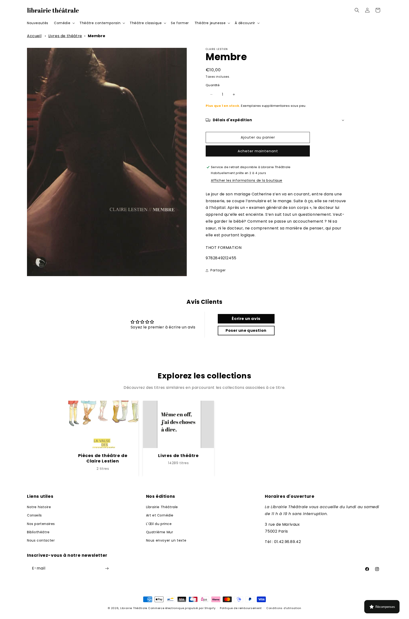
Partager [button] (218, 270)
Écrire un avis (246, 318)
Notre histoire (39, 507)
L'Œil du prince (159, 523)
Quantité (213, 85)
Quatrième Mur (159, 532)
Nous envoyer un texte (166, 540)
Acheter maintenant (258, 150)
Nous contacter (41, 540)
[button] (64, 23)
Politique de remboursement (241, 608)
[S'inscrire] (107, 568)
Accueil (34, 36)
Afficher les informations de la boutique (246, 180)
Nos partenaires (41, 523)
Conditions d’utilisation (283, 608)
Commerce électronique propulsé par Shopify (181, 608)
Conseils (34, 515)
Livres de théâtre (65, 36)
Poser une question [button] (246, 330)
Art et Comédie (159, 515)
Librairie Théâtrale (162, 507)
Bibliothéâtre (38, 532)
